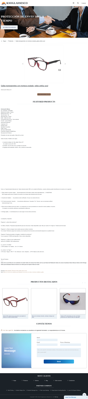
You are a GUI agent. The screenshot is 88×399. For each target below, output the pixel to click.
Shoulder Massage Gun (32, 390)
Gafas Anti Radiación (50, 262)
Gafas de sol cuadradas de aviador (17, 262)
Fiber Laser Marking (44, 390)
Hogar (4, 41)
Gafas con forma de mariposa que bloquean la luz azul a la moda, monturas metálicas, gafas (23, 272)
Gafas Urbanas (72, 262)
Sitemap (56, 396)
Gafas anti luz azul (41, 262)
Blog (47, 380)
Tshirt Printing (10, 390)
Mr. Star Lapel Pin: (8, 330)
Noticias (37, 380)
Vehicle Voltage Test (20, 390)
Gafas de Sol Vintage (81, 262)
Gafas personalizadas (6, 264)
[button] (73, 3)
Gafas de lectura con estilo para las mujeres (21, 264)
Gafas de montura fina (31, 262)
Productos (10, 41)
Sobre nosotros (58, 380)
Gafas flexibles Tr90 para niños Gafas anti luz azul (16, 270)
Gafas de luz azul (5, 262)
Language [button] (83, 3)
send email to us (45, 94)
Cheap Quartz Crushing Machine (58, 390)
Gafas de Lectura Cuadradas (62, 262)
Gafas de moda (35, 264)
